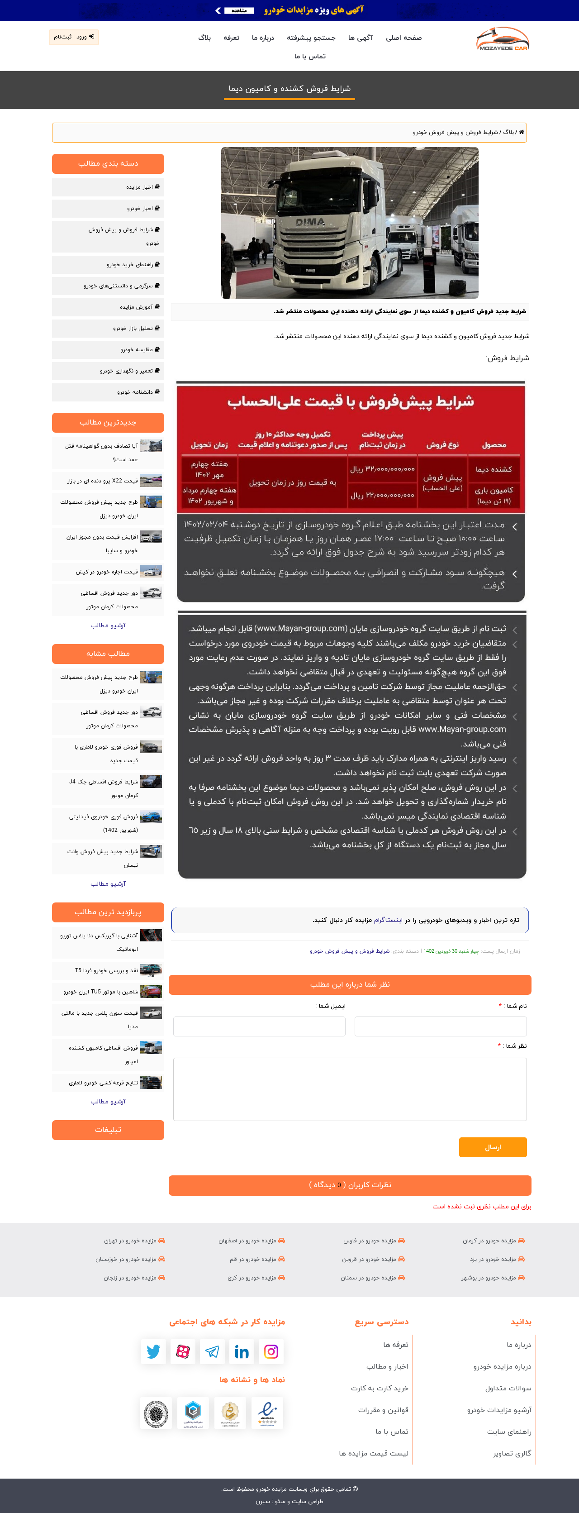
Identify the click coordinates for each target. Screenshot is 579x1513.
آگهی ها (360, 38)
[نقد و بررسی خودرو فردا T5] (151, 970)
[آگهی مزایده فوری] (289, 11)
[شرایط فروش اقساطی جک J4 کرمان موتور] (151, 781)
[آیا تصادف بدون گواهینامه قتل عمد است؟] (151, 445)
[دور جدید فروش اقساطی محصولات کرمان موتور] (151, 593)
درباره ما (263, 38)
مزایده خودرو (270, 1489)
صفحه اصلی (404, 38)
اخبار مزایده (140, 187)
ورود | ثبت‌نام (70, 37)
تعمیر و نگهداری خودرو (127, 371)
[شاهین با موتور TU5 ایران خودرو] (151, 991)
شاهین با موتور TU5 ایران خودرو (100, 992)
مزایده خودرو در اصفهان (248, 1241)
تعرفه (231, 38)
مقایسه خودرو (137, 349)
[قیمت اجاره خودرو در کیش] (151, 571)
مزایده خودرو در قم (254, 1259)
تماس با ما (310, 57)
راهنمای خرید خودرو (131, 264)
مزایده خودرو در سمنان (369, 1278)
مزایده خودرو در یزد (494, 1259)
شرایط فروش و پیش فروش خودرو (455, 133)
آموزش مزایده (137, 307)
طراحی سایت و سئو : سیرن (289, 1502)
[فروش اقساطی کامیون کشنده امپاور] (151, 1047)
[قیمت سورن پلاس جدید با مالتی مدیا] (151, 1013)
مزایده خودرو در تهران (131, 1241)
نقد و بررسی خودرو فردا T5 (106, 970)
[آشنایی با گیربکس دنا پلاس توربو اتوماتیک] (151, 935)
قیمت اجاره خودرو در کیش (107, 572)
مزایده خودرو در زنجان (131, 1278)
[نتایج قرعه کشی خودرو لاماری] (151, 1082)
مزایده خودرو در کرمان (490, 1241)
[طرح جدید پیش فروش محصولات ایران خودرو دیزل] (151, 502)
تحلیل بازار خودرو (134, 328)
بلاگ (204, 38)
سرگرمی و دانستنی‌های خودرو (119, 286)
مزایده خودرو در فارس (370, 1241)
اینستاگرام (388, 920)
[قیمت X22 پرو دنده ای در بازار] (151, 480)
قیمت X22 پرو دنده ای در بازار (102, 481)
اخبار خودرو (141, 208)
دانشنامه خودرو (136, 392)
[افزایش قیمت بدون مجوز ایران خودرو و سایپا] (151, 536)
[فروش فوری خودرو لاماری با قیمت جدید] (151, 746)
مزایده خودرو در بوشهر (489, 1278)
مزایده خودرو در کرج (253, 1278)
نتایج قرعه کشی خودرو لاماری (103, 1083)
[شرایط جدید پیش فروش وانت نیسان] (151, 851)
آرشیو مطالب (108, 625)
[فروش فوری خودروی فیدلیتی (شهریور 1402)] (151, 816)
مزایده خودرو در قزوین (370, 1259)
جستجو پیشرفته (311, 38)
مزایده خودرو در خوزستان (126, 1259)
